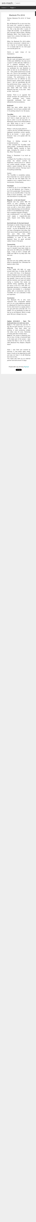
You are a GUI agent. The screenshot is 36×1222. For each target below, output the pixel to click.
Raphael (26, 367)
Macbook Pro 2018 (17, 15)
